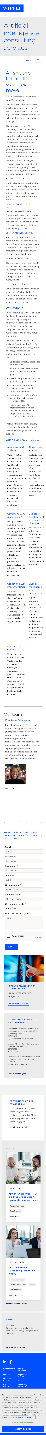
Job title (9, 875)
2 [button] (23, 821)
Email (8, 847)
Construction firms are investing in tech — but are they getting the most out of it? (22, 1330)
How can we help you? (17, 913)
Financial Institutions (18, 1285)
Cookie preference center (23, 1422)
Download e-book (18, 1003)
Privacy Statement (22, 1369)
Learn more (14, 1216)
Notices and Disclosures (8, 1385)
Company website (14, 904)
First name (10, 856)
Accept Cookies (23, 1429)
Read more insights (17, 1073)
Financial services (17, 1206)
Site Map (21, 1380)
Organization (12, 885)
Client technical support (9, 1369)
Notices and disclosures (25, 1417)
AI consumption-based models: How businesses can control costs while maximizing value (23, 1031)
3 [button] (27, 821)
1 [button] (19, 821)
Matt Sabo (29, 1039)
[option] (23, 757)
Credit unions (15, 1211)
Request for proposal (22, 1375)
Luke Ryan (23, 1064)
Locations (7, 1375)
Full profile (10, 788)
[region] (23, 1411)
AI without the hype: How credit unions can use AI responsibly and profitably (23, 1197)
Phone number (13, 894)
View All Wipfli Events (16, 1304)
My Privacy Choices (7, 1379)
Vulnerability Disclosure (22, 1385)
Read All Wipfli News (15, 1347)
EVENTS (10, 1148)
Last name (10, 866)
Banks (32, 1285)
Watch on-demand (18, 1127)
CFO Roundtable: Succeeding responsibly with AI (22, 1270)
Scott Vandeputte (17, 1039)
